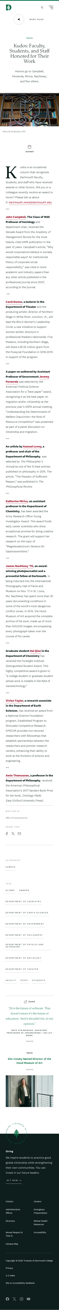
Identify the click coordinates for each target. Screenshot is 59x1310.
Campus (11, 867)
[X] (14, 1300)
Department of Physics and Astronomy (25, 945)
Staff (24, 980)
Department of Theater (22, 969)
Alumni (10, 890)
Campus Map (12, 1243)
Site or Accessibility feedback (20, 1283)
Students (38, 980)
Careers (37, 1201)
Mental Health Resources (40, 1223)
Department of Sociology (23, 958)
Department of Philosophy (24, 935)
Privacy (9, 1268)
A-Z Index (10, 1275)
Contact (9, 1201)
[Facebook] (7, 1300)
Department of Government (25, 924)
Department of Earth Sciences (27, 913)
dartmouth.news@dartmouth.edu (30, 202)
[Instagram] (21, 1300)
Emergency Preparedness (40, 1211)
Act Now (12, 1180)
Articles (29, 38)
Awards (24, 890)
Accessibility (40, 1232)
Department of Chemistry (23, 901)
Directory (10, 1221)
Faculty (11, 980)
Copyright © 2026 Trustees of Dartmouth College (29, 1260)
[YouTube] (28, 1300)
